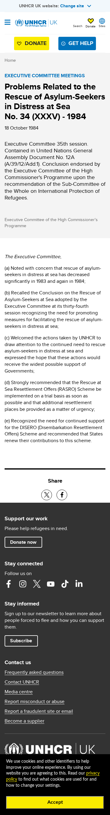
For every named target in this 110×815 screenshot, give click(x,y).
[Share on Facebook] (62, 495)
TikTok (65, 584)
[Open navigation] (7, 23)
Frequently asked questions (34, 672)
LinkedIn (79, 584)
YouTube (51, 584)
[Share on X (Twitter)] (46, 495)
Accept (55, 802)
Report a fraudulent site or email (39, 711)
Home (10, 60)
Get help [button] (80, 43)
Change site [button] (72, 6)
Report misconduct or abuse (34, 701)
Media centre (19, 691)
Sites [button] (102, 26)
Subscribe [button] (21, 640)
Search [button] (77, 26)
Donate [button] (91, 26)
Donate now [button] (23, 542)
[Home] (36, 23)
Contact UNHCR (22, 682)
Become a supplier (24, 721)
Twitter (37, 584)
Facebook (9, 584)
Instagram (23, 584)
